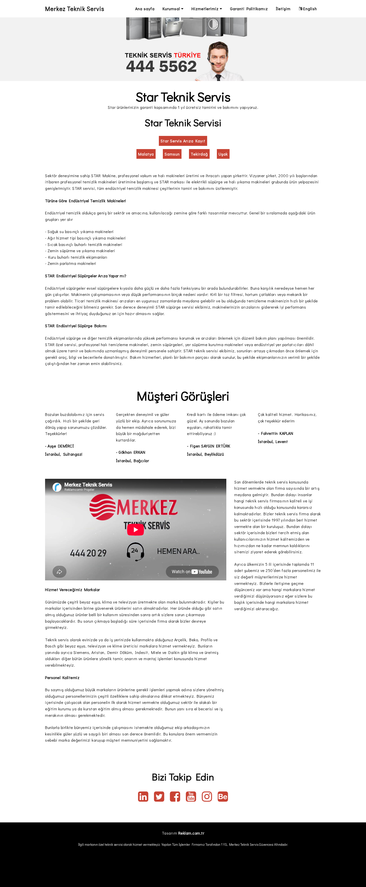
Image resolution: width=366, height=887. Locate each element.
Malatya (146, 154)
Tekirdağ (199, 154)
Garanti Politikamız (249, 8)
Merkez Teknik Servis (74, 8)
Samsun (172, 154)
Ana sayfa (145, 8)
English (310, 8)
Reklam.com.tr (191, 833)
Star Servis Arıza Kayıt (183, 140)
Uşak (223, 154)
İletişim (283, 8)
